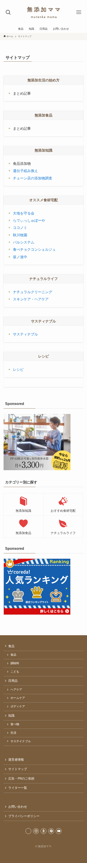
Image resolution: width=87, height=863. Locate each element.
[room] (43, 831)
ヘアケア (16, 689)
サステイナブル (20, 741)
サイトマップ (17, 769)
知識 (11, 715)
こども (14, 671)
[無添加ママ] (43, 12)
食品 (11, 646)
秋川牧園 (20, 235)
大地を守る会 (23, 213)
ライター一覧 (17, 787)
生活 (13, 732)
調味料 (14, 663)
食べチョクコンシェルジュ (34, 249)
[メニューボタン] (78, 12)
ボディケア (17, 706)
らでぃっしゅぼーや (29, 220)
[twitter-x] (28, 831)
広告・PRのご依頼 (21, 778)
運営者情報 (16, 759)
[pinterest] (51, 831)
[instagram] (36, 831)
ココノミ (20, 228)
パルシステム (23, 242)
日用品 (13, 680)
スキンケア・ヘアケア (31, 299)
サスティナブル (25, 334)
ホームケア (17, 698)
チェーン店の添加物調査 (32, 178)
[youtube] (59, 831)
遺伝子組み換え (25, 171)
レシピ (18, 369)
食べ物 (14, 724)
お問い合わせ (17, 806)
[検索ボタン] (8, 12)
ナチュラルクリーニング (32, 292)
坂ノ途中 (20, 257)
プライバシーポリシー (23, 816)
